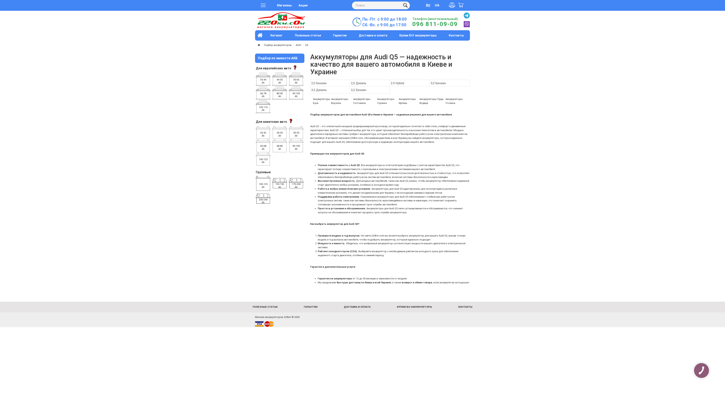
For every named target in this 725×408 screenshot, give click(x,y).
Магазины (284, 5)
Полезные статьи (308, 35)
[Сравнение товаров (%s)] (452, 5)
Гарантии (340, 35)
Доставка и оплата (373, 35)
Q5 (306, 45)
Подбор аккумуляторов (278, 45)
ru (428, 5)
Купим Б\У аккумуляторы (418, 35)
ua (437, 5)
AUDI (298, 45)
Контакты (456, 35)
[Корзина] (461, 5)
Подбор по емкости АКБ (278, 58)
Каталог (276, 35)
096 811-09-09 (435, 24)
